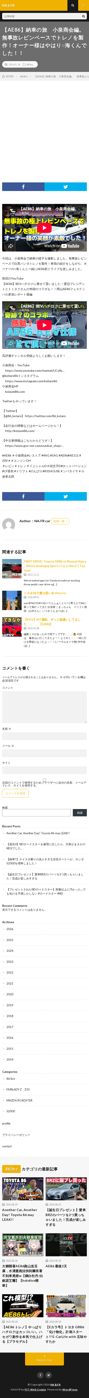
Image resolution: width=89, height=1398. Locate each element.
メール (8, 745)
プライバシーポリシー (16, 1135)
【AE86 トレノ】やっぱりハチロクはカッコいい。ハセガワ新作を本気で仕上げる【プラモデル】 (22, 1334)
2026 (9, 929)
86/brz (30, 64)
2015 (9, 1048)
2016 (9, 1037)
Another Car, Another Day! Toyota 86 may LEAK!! (38, 833)
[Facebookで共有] (23, 186)
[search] (83, 16)
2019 (9, 1005)
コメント (7, 687)
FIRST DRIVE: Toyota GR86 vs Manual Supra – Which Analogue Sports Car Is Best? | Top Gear (55, 565)
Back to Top (44, 1360)
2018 (9, 1016)
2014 (9, 1059)
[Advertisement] (44, 127)
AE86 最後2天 (56, 1266)
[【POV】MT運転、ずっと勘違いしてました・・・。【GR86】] (12, 627)
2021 (9, 983)
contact (7, 1146)
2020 (9, 994)
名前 (6, 728)
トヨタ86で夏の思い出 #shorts (45, 593)
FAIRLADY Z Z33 (18, 1089)
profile (6, 1123)
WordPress (70, 1389)
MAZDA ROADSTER (19, 1100)
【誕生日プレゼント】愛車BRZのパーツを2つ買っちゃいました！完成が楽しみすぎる (66, 1217)
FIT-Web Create (35, 1389)
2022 (9, 972)
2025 (9, 940)
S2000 (10, 1111)
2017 (9, 1027)
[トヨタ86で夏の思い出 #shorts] (12, 600)
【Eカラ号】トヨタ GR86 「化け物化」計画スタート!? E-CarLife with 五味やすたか (66, 1334)
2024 (9, 950)
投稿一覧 (59, 521)
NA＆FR (55, 1384)
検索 (5, 807)
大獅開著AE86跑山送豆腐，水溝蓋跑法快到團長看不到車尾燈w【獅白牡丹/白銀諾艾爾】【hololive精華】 (22, 1275)
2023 (9, 961)
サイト (6, 762)
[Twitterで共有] (65, 186)
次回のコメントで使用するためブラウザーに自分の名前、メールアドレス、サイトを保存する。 (44, 784)
